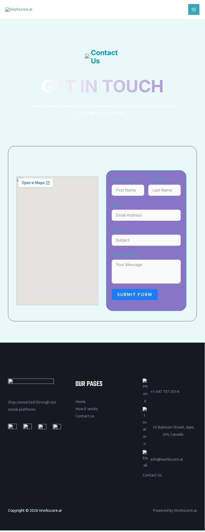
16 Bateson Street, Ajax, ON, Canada (173, 431)
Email (117, 204)
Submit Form (134, 294)
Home (80, 401)
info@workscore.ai (167, 459)
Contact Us (152, 475)
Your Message (124, 254)
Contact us (84, 416)
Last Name (157, 179)
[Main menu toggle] (193, 9)
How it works (86, 408)
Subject (118, 229)
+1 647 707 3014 (165, 391)
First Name (121, 179)
